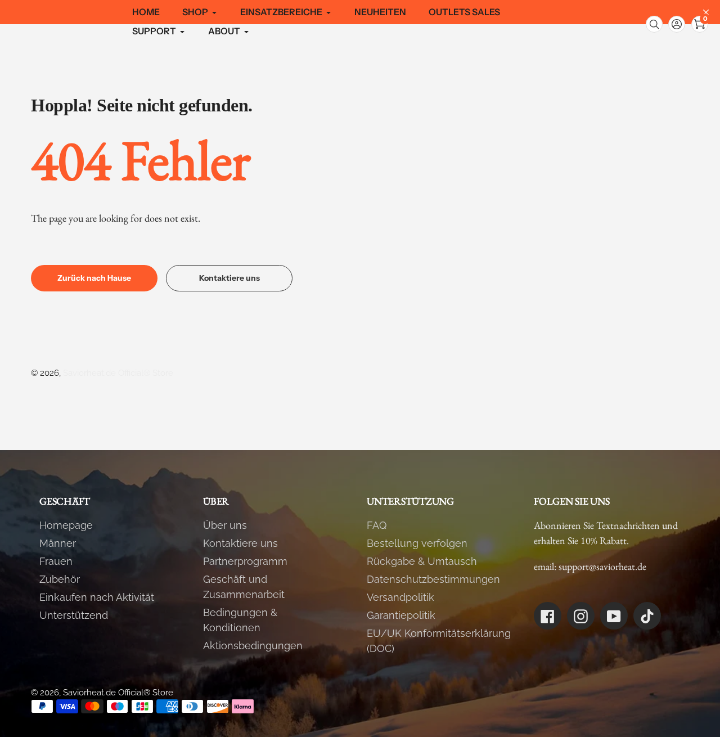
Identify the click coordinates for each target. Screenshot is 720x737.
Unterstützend (73, 615)
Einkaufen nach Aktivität (96, 597)
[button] (676, 24)
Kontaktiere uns (240, 543)
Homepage (66, 525)
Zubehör (59, 579)
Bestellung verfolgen (417, 543)
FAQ (376, 525)
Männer (57, 543)
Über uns (225, 525)
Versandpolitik (400, 597)
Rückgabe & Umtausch (422, 561)
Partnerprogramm (245, 561)
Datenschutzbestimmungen (433, 579)
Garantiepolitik (401, 615)
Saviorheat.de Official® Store (118, 373)
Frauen (56, 561)
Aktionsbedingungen (253, 645)
